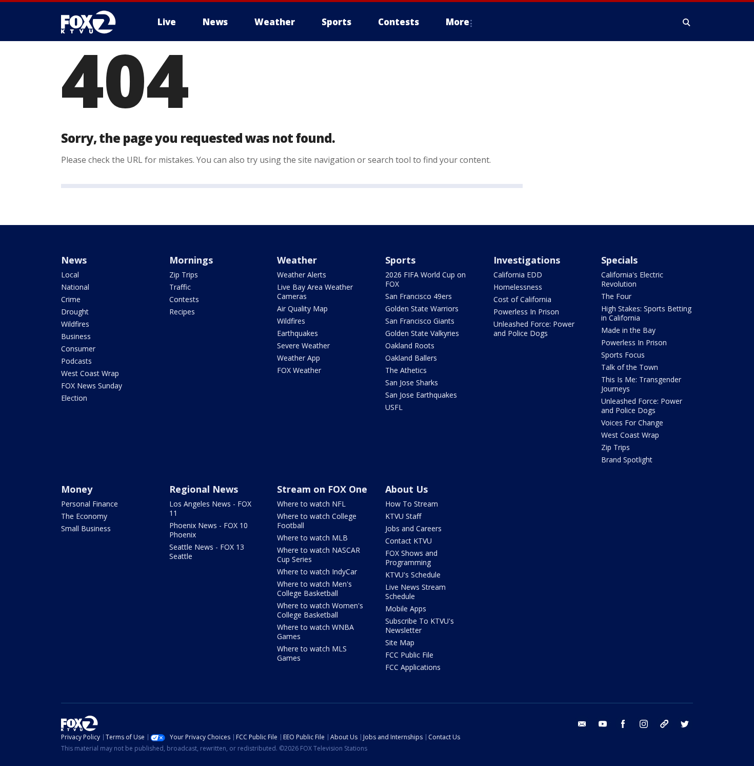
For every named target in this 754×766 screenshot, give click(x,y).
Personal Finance (89, 504)
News (74, 260)
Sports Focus (623, 355)
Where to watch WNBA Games (315, 631)
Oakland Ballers (411, 358)
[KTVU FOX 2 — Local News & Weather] (95, 22)
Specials (619, 260)
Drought (75, 311)
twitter (685, 724)
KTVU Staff (403, 516)
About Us (406, 489)
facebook (623, 724)
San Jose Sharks (411, 382)
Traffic (180, 287)
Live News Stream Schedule (415, 591)
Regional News (203, 489)
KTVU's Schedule (413, 575)
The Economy (84, 516)
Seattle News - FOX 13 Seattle (206, 551)
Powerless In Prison (526, 311)
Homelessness (517, 287)
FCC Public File (409, 655)
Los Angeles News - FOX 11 (210, 508)
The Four (616, 296)
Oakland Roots (409, 345)
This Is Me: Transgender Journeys (641, 384)
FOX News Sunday (91, 385)
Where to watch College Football (316, 520)
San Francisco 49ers (418, 296)
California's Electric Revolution (632, 279)
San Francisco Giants (419, 321)
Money (76, 489)
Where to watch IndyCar (317, 571)
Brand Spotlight (626, 459)
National (75, 287)
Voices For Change (632, 422)
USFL (394, 407)
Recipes (182, 311)
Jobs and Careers (413, 528)
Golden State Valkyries (422, 333)
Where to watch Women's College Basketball (320, 610)
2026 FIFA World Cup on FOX (425, 279)
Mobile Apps (405, 608)
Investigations (526, 260)
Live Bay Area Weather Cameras (315, 291)
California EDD (517, 274)
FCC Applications (413, 667)
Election (74, 398)
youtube (602, 724)
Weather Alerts (301, 274)
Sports (400, 260)
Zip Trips (183, 274)
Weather (297, 260)
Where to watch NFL (311, 504)
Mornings (191, 260)
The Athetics (406, 370)
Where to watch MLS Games (312, 653)
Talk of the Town (629, 367)
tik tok (664, 724)
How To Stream (411, 504)
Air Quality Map (302, 308)
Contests (184, 299)
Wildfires (75, 324)
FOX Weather (299, 370)
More (457, 22)
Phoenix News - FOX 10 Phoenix (208, 529)
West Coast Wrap (90, 373)
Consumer (78, 348)
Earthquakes (297, 333)
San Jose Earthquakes (421, 395)
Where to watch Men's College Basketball (314, 588)
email (582, 724)
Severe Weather (303, 345)
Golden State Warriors (422, 308)
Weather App (298, 358)
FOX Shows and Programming (411, 557)
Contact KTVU (408, 541)
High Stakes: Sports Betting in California (646, 313)
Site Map (399, 642)
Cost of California (522, 299)
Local (70, 274)
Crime (71, 299)
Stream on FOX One (322, 489)
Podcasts (76, 361)
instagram (644, 724)
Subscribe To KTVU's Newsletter (419, 625)
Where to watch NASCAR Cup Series (318, 554)
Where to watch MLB (312, 538)
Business (76, 336)
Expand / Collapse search (687, 22)
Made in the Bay (628, 330)
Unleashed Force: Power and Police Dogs (533, 328)
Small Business (86, 528)
